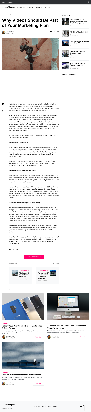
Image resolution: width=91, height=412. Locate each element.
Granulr (11, 408)
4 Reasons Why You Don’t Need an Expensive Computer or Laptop (66, 327)
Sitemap (44, 406)
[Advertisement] (30, 86)
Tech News (5, 15)
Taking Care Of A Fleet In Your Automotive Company (43, 275)
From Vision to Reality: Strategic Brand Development (77, 53)
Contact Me (10, 2)
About (3, 2)
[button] (88, 2)
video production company (19, 193)
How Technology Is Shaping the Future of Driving (79, 42)
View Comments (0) (33, 256)
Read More (38, 337)
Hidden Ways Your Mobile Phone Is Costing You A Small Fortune (22, 327)
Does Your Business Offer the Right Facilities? (21, 375)
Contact (55, 406)
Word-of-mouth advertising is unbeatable (23, 225)
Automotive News (24, 270)
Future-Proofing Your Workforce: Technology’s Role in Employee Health (78, 21)
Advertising (37, 406)
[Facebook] (81, 406)
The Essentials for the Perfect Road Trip (24, 274)
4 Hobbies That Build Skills (79, 32)
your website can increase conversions (38, 147)
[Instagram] (83, 406)
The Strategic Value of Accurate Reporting (77, 64)
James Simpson (8, 7)
